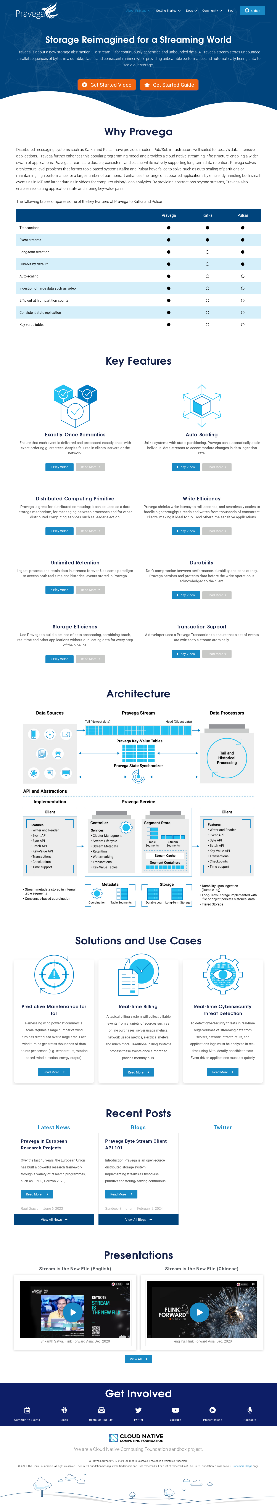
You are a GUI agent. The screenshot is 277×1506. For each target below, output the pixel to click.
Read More (51, 1072)
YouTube (175, 1419)
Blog (230, 10)
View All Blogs (135, 1219)
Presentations (212, 1419)
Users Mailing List (101, 1419)
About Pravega (136, 10)
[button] (106, 85)
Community (210, 10)
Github (255, 11)
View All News (51, 1219)
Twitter (138, 1419)
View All (136, 1359)
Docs (189, 10)
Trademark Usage (242, 1466)
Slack (64, 1419)
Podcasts (249, 1419)
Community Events (27, 1419)
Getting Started (166, 10)
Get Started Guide (173, 84)
